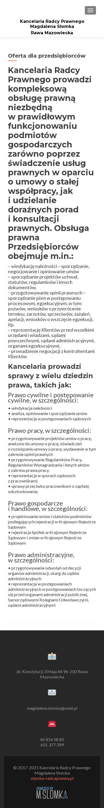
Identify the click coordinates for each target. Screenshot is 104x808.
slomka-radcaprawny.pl (52, 778)
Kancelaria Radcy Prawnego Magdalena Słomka (52, 24)
